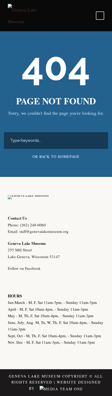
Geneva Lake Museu (25, 243)
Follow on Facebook (24, 268)
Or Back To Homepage (56, 156)
